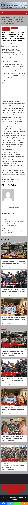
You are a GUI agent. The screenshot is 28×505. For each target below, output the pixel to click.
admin (5, 43)
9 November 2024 (11, 43)
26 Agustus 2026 (11, 295)
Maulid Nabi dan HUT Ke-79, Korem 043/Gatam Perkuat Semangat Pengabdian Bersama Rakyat (13, 465)
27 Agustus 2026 (11, 267)
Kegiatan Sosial (6, 30)
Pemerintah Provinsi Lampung (9, 285)
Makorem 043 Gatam (14, 460)
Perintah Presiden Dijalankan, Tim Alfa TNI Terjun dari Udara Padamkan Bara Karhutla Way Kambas (13, 291)
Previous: (13, 223)
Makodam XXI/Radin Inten (15, 283)
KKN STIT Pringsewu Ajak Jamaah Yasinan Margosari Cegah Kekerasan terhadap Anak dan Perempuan (13, 319)
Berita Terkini (14, 28)
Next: (13, 231)
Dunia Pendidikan (13, 313)
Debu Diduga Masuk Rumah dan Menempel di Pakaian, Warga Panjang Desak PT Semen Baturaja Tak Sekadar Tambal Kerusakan (14, 263)
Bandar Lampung (6, 28)
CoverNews (21, 497)
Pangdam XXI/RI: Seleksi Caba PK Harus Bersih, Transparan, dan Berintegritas (12, 437)
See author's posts (14, 207)
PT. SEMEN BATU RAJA (7, 257)
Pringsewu (21, 313)
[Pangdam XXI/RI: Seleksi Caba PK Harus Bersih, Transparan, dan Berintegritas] (14, 426)
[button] (2, 13)
